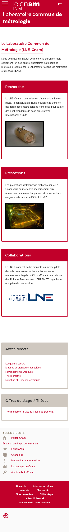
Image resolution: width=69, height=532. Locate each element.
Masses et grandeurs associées (23, 367)
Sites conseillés (24, 494)
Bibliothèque (46, 494)
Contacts (21, 486)
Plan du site (43, 490)
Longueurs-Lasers (15, 363)
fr (60, 4)
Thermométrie (13, 375)
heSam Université (34, 498)
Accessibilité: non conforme (34, 502)
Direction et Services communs (22, 380)
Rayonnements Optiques (19, 371)
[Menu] (5, 4)
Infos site (25, 490)
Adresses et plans (43, 486)
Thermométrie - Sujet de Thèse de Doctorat (29, 411)
